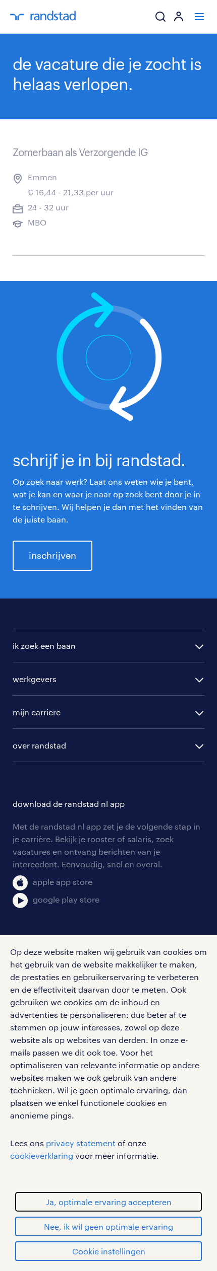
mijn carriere (37, 712)
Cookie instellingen (108, 1251)
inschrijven (52, 555)
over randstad (39, 745)
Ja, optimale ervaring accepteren (109, 1202)
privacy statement (81, 1143)
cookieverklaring (41, 1155)
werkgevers (35, 679)
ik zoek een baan (44, 645)
